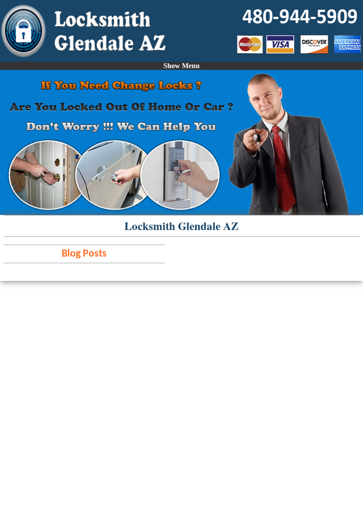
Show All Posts (187, 254)
